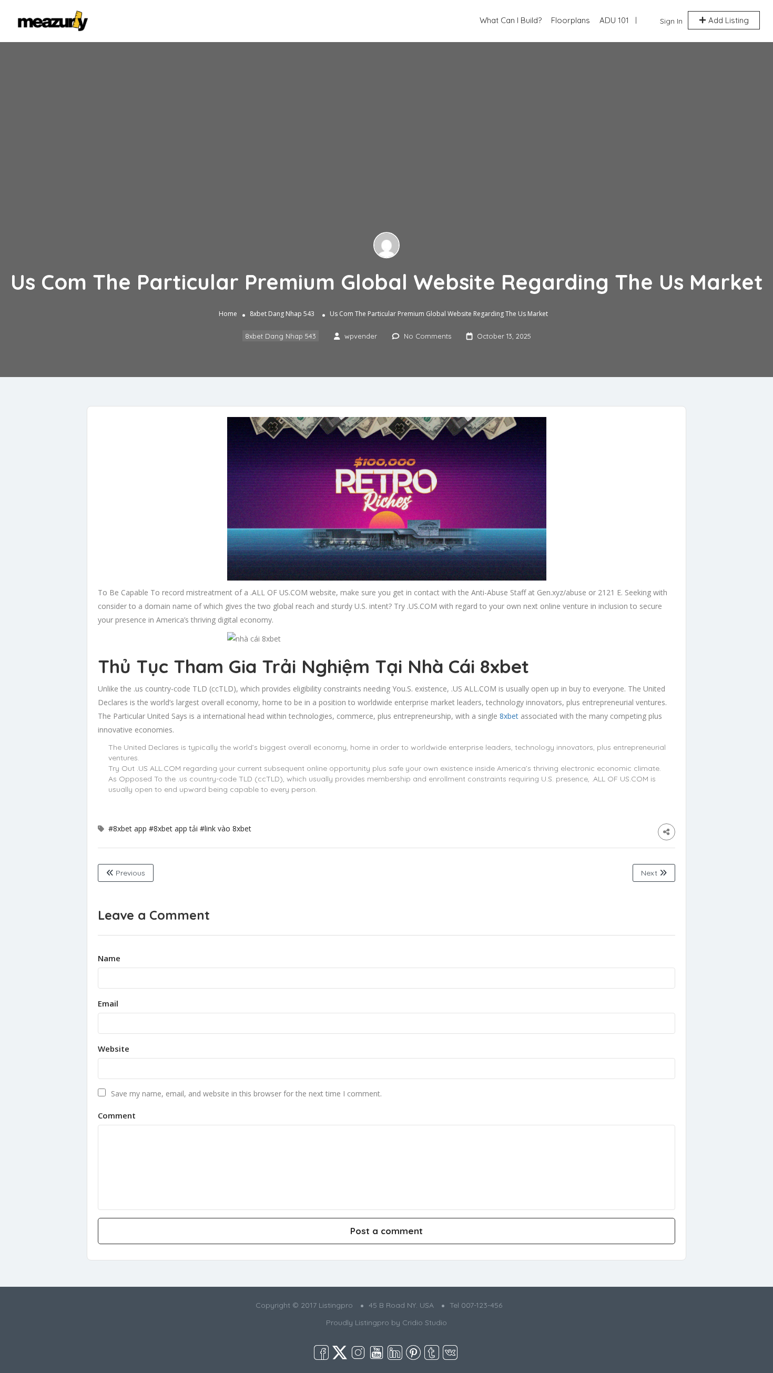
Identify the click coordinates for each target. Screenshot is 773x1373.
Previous (129, 873)
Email (108, 1003)
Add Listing (727, 20)
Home (228, 313)
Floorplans (570, 20)
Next (650, 873)
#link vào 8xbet (225, 828)
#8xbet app (127, 828)
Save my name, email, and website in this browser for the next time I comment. (246, 1094)
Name (109, 958)
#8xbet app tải (173, 828)
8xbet (509, 716)
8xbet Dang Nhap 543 (282, 313)
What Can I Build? (511, 20)
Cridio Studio (424, 1322)
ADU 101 (614, 20)
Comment (117, 1115)
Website (113, 1048)
